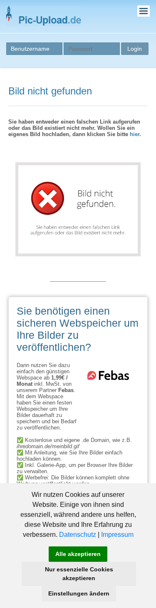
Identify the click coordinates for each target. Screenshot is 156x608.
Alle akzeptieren (78, 554)
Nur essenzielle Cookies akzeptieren (79, 573)
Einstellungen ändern (78, 593)
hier (134, 134)
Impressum (117, 534)
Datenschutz (77, 534)
